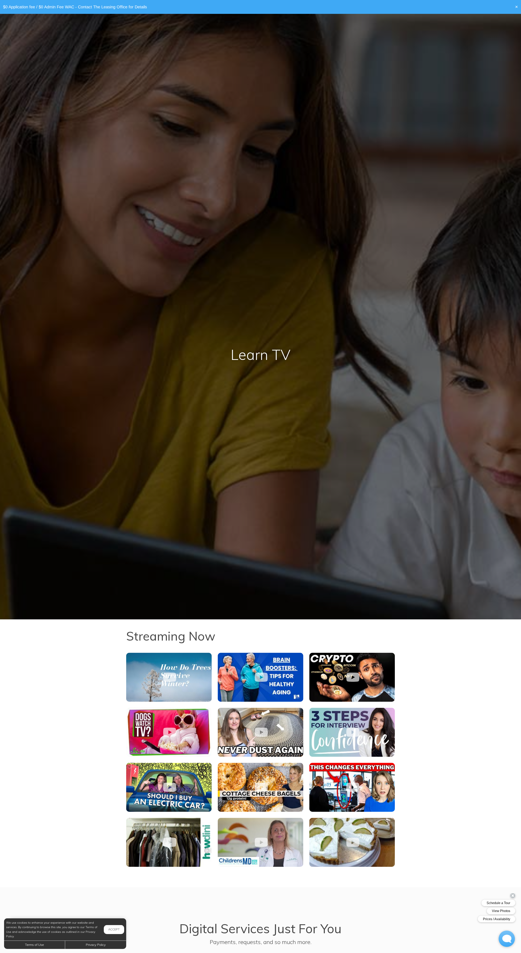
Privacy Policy (96, 945)
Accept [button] (114, 929)
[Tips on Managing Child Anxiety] (260, 842)
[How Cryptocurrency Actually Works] (352, 677)
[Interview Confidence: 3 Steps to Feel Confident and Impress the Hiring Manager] (352, 732)
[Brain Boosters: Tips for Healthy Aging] (260, 677)
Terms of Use (34, 945)
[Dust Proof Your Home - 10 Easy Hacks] (260, 732)
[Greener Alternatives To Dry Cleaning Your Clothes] (169, 842)
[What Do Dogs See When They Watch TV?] (169, 732)
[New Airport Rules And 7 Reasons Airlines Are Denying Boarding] (352, 787)
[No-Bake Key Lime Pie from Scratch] (352, 842)
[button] (516, 7)
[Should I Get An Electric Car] (169, 787)
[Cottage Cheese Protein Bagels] (260, 787)
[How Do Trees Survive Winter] (169, 677)
